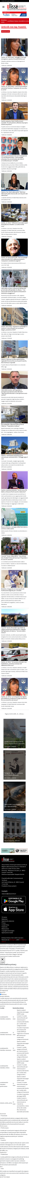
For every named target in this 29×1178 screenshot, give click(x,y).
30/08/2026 (13, 746)
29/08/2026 (17, 841)
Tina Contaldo (7, 809)
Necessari (4, 994)
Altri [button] (1, 1167)
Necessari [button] (2, 992)
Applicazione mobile (7, 933)
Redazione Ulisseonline (9, 841)
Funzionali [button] (3, 1114)
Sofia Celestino (7, 778)
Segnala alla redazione (8, 921)
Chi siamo (4, 917)
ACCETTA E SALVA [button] (5, 1177)
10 (17, 714)
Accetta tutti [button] (16, 956)
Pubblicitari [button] (3, 1152)
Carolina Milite (7, 746)
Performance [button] (3, 1126)
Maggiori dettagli (17, 954)
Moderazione (5, 929)
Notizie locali (5, 31)
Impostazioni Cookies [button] (6, 956)
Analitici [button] (2, 1138)
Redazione (4, 919)
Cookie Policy (5, 925)
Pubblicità (4, 927)
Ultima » (21, 714)
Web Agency (12, 940)
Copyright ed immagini (8, 931)
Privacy (4, 923)
